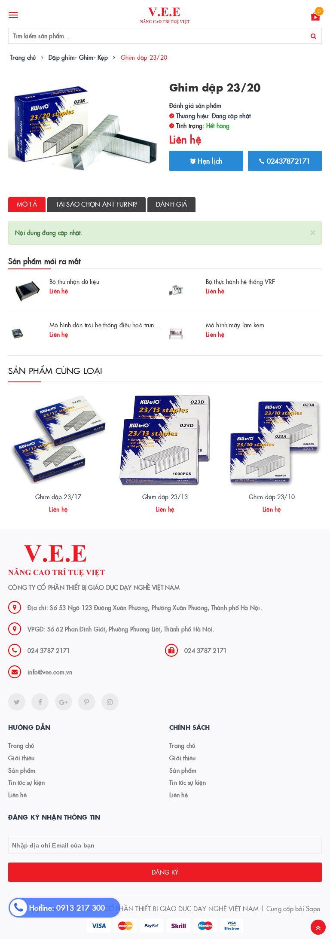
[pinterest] (110, 701)
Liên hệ (17, 794)
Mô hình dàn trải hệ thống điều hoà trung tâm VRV (115, 324)
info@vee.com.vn (50, 672)
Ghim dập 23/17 (58, 496)
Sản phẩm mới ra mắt (44, 261)
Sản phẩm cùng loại (55, 370)
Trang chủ (21, 745)
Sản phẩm (21, 770)
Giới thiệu (21, 757)
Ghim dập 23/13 (165, 496)
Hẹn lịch (209, 160)
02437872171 (288, 160)
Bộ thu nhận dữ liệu (74, 281)
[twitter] (16, 701)
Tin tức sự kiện (26, 782)
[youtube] (86, 701)
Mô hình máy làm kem (235, 324)
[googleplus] (63, 701)
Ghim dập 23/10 (272, 496)
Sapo (313, 908)
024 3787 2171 (49, 650)
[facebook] (40, 701)
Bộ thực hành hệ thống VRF (240, 281)
